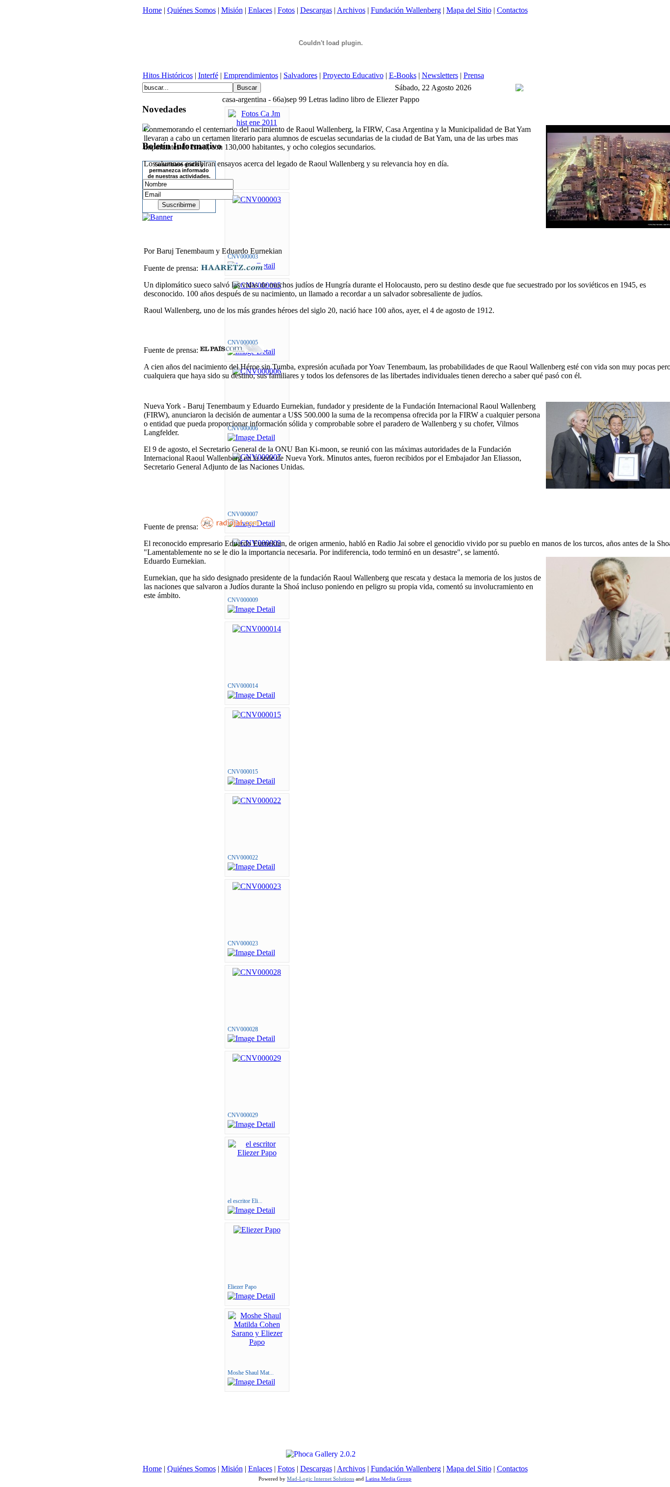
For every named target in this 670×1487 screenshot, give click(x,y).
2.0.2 (348, 1454)
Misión (232, 10)
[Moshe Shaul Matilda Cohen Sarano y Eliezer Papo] (257, 1342)
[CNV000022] (256, 800)
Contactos (512, 10)
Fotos (286, 10)
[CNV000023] (256, 886)
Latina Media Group (388, 1479)
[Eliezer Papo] (257, 1230)
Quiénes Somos (191, 10)
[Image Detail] (251, 695)
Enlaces (260, 10)
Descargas (316, 10)
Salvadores (300, 75)
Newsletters (440, 75)
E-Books (402, 75)
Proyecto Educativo (353, 75)
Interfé (208, 75)
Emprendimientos (251, 75)
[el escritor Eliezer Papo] (257, 1152)
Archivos (351, 10)
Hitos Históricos (168, 75)
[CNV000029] (256, 1058)
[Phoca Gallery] (312, 1454)
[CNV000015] (256, 714)
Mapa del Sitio (468, 10)
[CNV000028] (256, 972)
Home (152, 10)
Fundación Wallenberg (406, 10)
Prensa (474, 75)
